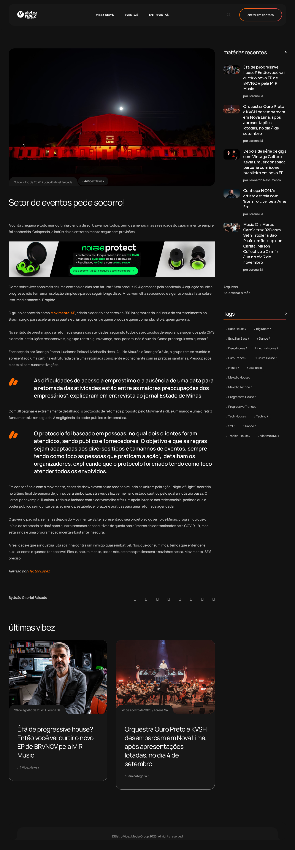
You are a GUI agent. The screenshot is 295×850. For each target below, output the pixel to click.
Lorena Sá (53, 710)
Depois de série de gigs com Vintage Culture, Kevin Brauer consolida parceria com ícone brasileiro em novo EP (264, 162)
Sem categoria (137, 776)
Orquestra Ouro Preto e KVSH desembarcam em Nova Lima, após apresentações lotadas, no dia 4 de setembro (166, 746)
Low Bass (255, 368)
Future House (265, 358)
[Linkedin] (168, 599)
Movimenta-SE (63, 312)
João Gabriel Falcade (58, 182)
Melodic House (238, 377)
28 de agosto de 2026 (29, 710)
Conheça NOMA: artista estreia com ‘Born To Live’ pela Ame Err (264, 198)
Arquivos (231, 286)
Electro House (266, 348)
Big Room (262, 329)
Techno (261, 416)
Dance (263, 338)
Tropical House (238, 436)
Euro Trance (236, 358)
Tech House (236, 416)
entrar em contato (260, 15)
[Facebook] (157, 599)
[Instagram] (180, 599)
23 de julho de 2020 (27, 182)
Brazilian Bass (237, 338)
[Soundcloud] (135, 599)
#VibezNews (93, 181)
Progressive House (241, 397)
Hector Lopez (39, 571)
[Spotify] (146, 599)
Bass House (236, 329)
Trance (249, 426)
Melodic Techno (239, 387)
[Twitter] (202, 599)
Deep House (236, 348)
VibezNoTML (268, 436)
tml (230, 426)
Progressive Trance (241, 406)
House (232, 368)
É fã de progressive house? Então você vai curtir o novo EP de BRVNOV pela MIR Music (55, 742)
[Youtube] (213, 599)
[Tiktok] (191, 599)
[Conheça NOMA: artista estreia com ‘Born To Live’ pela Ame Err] (232, 193)
